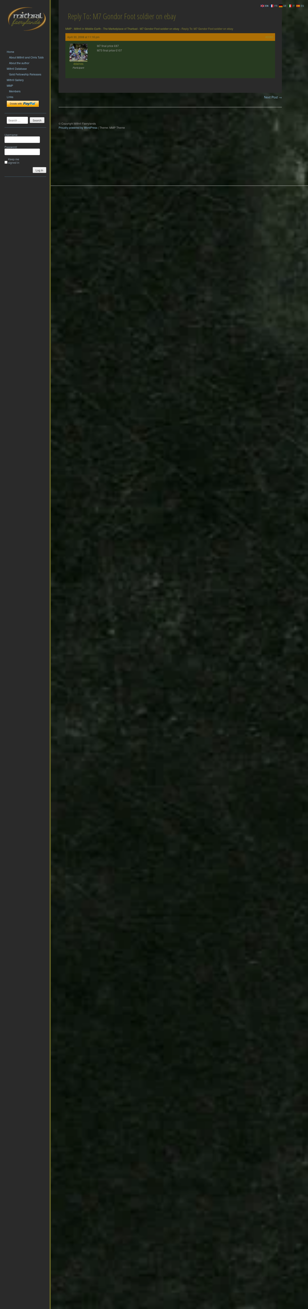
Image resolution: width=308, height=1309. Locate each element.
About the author (19, 63)
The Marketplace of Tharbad (120, 28)
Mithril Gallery (15, 80)
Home (10, 52)
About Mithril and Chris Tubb (26, 57)
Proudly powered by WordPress (78, 127)
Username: (11, 134)
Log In (39, 170)
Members (15, 91)
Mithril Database (17, 68)
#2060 (269, 37)
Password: (11, 147)
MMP (10, 85)
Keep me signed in (13, 160)
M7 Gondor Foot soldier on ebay (159, 28)
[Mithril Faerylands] (26, 37)
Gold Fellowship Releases (25, 74)
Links (10, 97)
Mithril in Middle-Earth (87, 28)
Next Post (273, 97)
